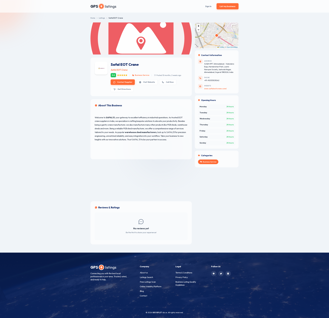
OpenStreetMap (232, 47)
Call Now (170, 82)
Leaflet (221, 47)
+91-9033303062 (211, 80)
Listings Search (146, 277)
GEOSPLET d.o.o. (160, 312)
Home (92, 18)
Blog (142, 291)
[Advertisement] (141, 180)
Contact (143, 295)
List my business (227, 6)
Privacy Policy (181, 277)
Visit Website (149, 82)
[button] (198, 26)
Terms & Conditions (183, 272)
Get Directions (124, 89)
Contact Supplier (124, 82)
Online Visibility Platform (150, 286)
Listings (102, 18)
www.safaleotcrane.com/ (215, 88)
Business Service (142, 75)
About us (144, 272)
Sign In (208, 6)
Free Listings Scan (148, 282)
